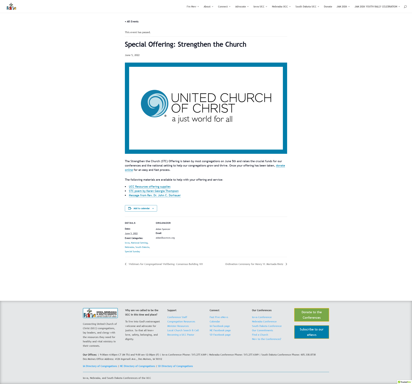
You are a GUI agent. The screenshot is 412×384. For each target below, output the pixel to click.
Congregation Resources (181, 321)
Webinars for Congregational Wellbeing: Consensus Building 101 (165, 264)
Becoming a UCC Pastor (180, 334)
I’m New (191, 6)
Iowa (127, 242)
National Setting (139, 242)
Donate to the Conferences (312, 315)
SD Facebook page (220, 334)
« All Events (131, 21)
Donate (328, 6)
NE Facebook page (220, 330)
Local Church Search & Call (183, 330)
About (207, 6)
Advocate (240, 6)
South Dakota (142, 247)
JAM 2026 (342, 6)
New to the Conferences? (266, 339)
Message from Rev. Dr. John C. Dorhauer (155, 195)
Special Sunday (132, 251)
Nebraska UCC (280, 6)
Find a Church (260, 334)
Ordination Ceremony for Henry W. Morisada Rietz (254, 264)
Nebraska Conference (264, 321)
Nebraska (129, 247)
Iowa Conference (262, 317)
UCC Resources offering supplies (149, 186)
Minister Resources (178, 326)
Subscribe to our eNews (311, 332)
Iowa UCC (258, 6)
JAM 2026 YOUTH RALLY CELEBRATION (376, 6)
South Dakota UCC (305, 6)
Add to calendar (142, 208)
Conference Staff (177, 317)
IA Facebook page (220, 326)
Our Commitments (262, 330)
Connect (223, 6)
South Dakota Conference (267, 326)
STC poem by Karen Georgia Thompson (154, 191)
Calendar (215, 321)
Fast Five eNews (219, 317)
